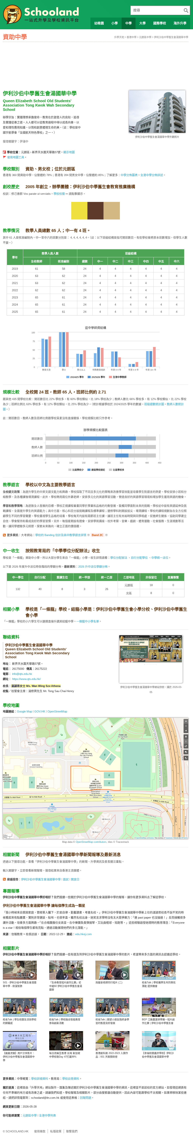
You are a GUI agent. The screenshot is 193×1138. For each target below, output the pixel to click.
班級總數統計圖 (154, 404)
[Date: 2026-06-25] (20, 970)
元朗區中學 (145, 37)
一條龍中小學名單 (87, 621)
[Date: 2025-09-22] (159, 1007)
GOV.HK (39, 711)
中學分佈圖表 (129, 175)
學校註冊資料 (70, 1078)
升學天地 (119, 37)
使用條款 (39, 1131)
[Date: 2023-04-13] (112, 1040)
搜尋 (136, 10)
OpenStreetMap (57, 711)
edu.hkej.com (83, 934)
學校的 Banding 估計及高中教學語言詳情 (60, 535)
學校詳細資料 (39, 1078)
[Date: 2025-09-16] (66, 1040)
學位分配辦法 (118, 557)
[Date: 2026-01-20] (112, 970)
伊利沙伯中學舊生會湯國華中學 (171, 37)
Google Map (24, 711)
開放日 (75, 879)
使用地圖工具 (15, 157)
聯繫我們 (71, 1131)
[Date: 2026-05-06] (66, 970)
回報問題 (85, 1097)
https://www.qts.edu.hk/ (26, 679)
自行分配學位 (139, 557)
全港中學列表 (47, 1115)
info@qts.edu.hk (22, 673)
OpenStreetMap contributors (91, 842)
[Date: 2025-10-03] (159, 970)
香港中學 (131, 37)
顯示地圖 (69, 152)
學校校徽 (59, 193)
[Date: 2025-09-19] (20, 1040)
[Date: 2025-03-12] (159, 1040)
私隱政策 (55, 1131)
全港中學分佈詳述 (151, 175)
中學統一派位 (159, 557)
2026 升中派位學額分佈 (93, 566)
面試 (66, 879)
